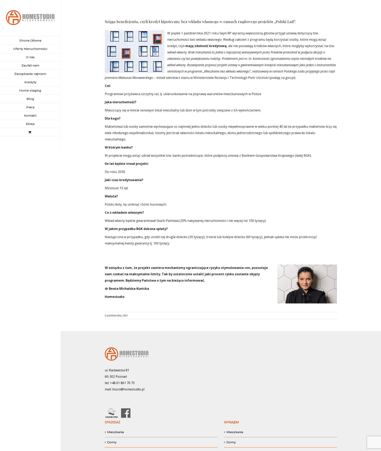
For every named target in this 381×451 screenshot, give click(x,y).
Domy (111, 442)
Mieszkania (115, 432)
